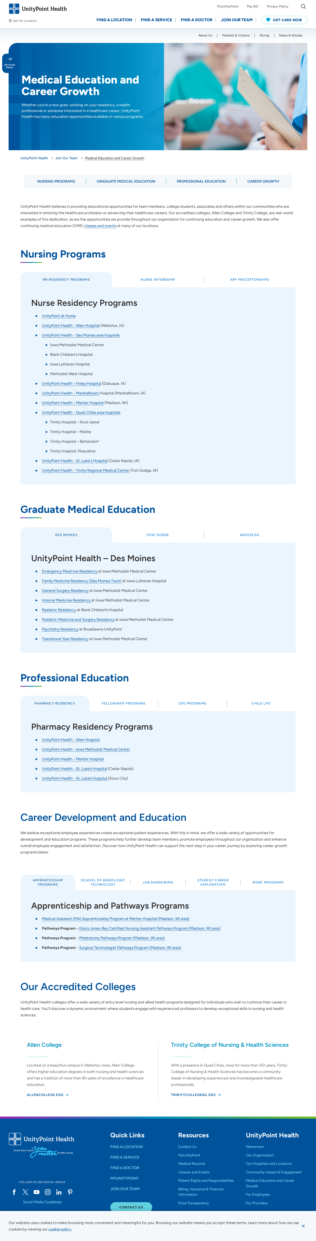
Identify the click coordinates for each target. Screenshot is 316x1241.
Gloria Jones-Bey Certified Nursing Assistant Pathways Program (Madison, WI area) (149, 928)
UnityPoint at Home (59, 316)
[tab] (66, 279)
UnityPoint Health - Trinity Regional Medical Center (85, 470)
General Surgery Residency (65, 590)
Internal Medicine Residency (66, 600)
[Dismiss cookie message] (303, 1226)
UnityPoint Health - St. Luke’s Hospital (74, 768)
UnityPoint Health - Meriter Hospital (73, 402)
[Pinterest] (70, 1192)
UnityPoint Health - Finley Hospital (71, 383)
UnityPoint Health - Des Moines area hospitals (81, 335)
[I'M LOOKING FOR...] (303, 6)
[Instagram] (48, 1192)
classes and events (100, 225)
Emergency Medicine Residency (70, 571)
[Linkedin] (59, 1192)
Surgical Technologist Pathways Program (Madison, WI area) (130, 947)
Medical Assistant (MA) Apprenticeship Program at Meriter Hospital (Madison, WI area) (115, 918)
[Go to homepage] (38, 9)
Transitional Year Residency (65, 638)
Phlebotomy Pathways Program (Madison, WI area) (122, 938)
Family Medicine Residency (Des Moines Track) (81, 581)
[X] (25, 1192)
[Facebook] (14, 1192)
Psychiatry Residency (60, 629)
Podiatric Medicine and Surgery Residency (78, 619)
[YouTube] (36, 1192)
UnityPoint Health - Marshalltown (71, 393)
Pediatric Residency (59, 610)
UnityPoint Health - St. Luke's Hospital (74, 460)
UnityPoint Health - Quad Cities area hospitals (81, 412)
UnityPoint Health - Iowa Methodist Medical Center (86, 749)
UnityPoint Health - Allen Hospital (71, 325)
